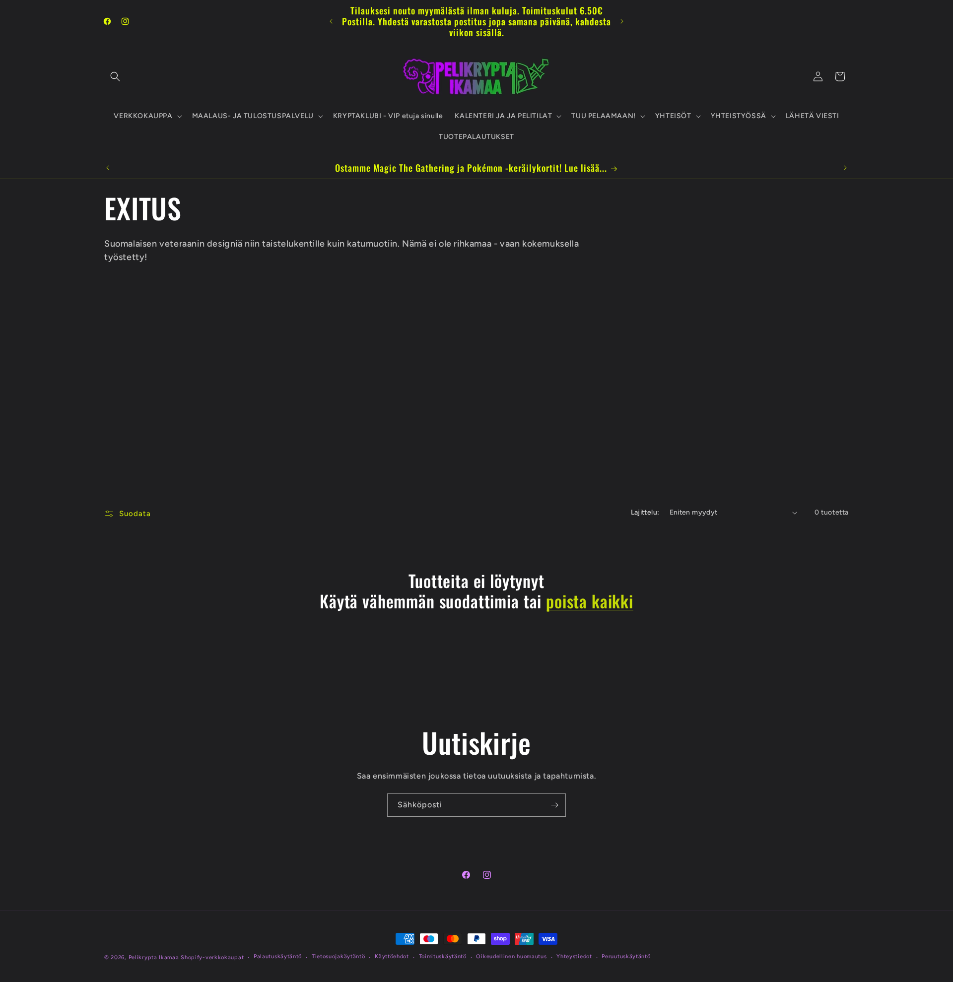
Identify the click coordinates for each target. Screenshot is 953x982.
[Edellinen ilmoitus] (331, 21)
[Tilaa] (554, 805)
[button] (115, 76)
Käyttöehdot (392, 956)
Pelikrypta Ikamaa (154, 957)
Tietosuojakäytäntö (338, 956)
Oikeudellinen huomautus (511, 956)
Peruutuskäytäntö (626, 956)
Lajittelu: (645, 512)
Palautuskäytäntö (278, 956)
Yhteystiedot (574, 956)
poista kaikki (589, 601)
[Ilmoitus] (622, 21)
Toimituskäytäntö (443, 956)
